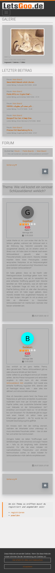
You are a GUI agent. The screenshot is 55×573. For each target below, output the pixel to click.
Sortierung (10, 165)
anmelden (15, 515)
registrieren (17, 512)
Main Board (17, 79)
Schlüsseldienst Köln (14, 383)
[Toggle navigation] (6, 12)
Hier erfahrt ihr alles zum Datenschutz (27, 560)
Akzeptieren (27, 567)
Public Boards (28, 151)
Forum (17, 151)
